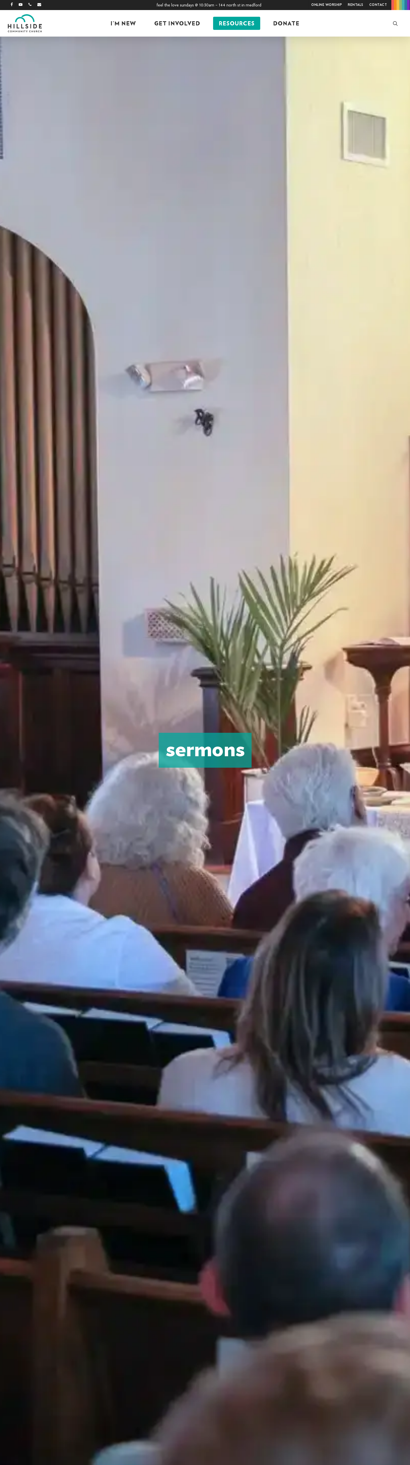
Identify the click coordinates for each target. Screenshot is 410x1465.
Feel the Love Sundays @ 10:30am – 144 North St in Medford (208, 5)
